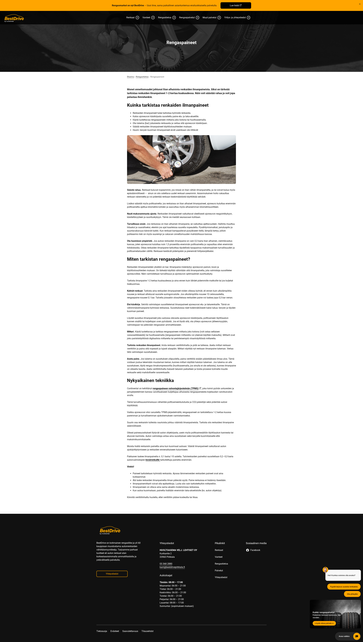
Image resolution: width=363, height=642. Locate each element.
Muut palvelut (209, 17)
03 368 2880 (166, 563)
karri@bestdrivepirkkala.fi (172, 567)
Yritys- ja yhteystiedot (235, 17)
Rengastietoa (164, 17)
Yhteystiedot (112, 573)
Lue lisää (234, 5)
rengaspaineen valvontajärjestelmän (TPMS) (176, 388)
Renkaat (130, 17)
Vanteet (146, 17)
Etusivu (130, 77)
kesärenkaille (153, 460)
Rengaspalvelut (187, 17)
